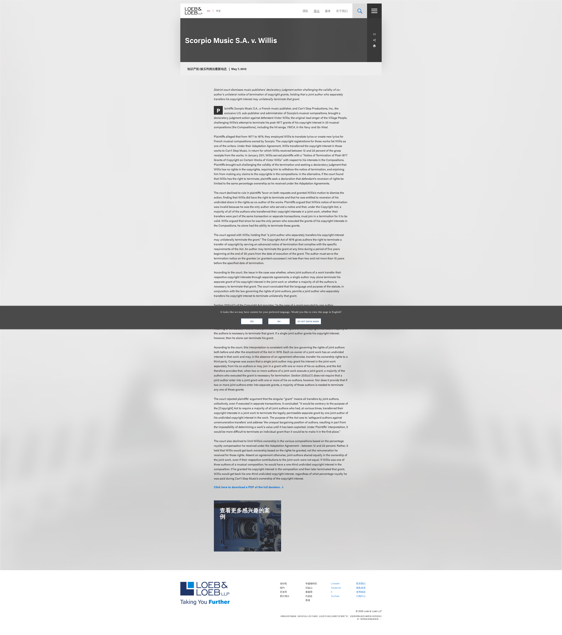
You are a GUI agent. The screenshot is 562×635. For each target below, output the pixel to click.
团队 (306, 11)
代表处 (308, 596)
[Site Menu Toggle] (374, 11)
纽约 (282, 587)
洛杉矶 (283, 583)
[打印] (374, 46)
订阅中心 (361, 596)
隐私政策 (361, 587)
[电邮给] (374, 34)
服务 (328, 11)
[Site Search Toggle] (359, 11)
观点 (317, 11)
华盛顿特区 (311, 583)
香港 (307, 600)
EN (208, 10)
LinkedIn (335, 583)
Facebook (336, 587)
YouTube (335, 596)
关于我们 (342, 11)
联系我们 (361, 583)
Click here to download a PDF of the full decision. (247, 487)
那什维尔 (284, 596)
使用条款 (361, 592)
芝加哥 (283, 592)
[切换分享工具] (374, 40)
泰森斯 (308, 592)
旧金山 (308, 587)
